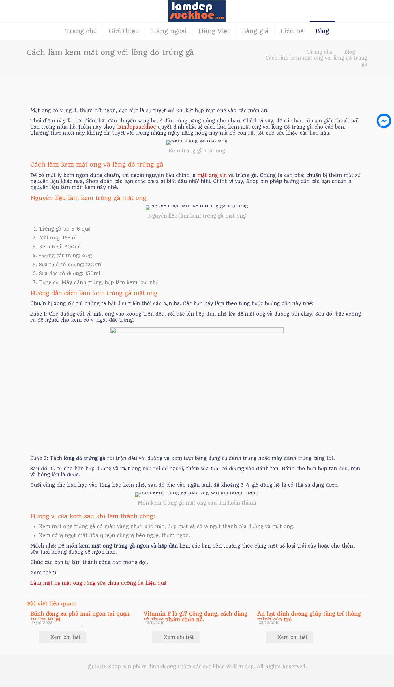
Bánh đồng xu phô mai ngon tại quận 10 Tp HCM (80, 616)
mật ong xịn (212, 175)
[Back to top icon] (366, 675)
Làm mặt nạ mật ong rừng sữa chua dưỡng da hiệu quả (98, 583)
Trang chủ (319, 52)
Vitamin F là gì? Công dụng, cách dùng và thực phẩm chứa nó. (195, 616)
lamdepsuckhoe (136, 127)
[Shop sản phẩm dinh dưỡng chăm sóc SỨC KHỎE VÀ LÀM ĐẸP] (197, 11)
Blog (349, 52)
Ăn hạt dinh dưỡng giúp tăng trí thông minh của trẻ (309, 616)
